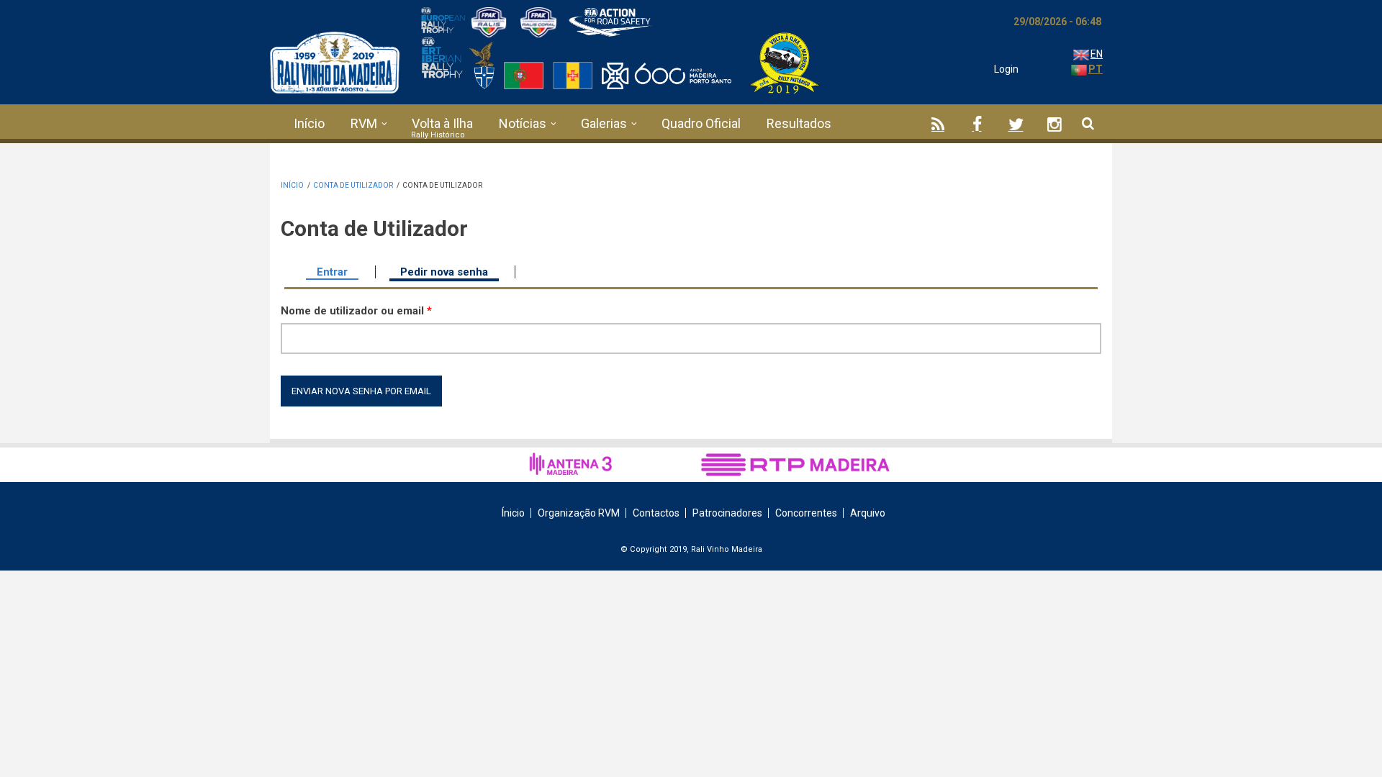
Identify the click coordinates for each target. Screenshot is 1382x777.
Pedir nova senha (449, 271)
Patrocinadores (727, 513)
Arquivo (867, 513)
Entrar (332, 271)
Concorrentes (806, 513)
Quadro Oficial (701, 123)
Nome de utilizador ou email (356, 310)
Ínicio (513, 513)
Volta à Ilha (442, 123)
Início (309, 123)
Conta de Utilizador (353, 185)
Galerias (604, 123)
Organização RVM (579, 513)
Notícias (522, 123)
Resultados (799, 123)
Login (1006, 69)
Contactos (656, 513)
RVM (364, 123)
